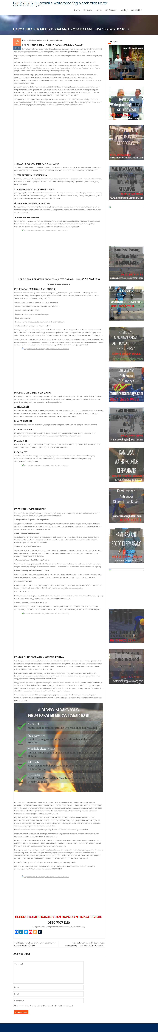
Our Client (88, 10)
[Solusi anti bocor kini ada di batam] (126, 505)
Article (99, 10)
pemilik (20, 802)
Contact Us (136, 10)
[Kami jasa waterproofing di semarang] (126, 465)
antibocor (75, 866)
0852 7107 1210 (59, 923)
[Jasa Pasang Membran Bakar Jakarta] (126, 263)
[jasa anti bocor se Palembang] (126, 666)
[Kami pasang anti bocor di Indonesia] (126, 626)
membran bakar (34, 862)
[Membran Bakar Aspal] (126, 102)
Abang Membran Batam (32, 40)
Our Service (110, 10)
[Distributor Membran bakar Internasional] (126, 62)
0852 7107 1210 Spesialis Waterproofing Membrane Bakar (60, 3)
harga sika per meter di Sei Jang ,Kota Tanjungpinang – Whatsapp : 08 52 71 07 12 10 (84, 944)
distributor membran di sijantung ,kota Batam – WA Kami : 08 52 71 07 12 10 (34, 944)
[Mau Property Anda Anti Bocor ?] (126, 585)
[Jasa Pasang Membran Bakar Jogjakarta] (126, 424)
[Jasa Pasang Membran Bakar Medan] (126, 183)
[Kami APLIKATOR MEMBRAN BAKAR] (126, 344)
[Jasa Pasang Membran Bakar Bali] (126, 142)
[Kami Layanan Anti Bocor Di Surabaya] (126, 384)
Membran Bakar (19, 513)
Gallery (124, 10)
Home (77, 10)
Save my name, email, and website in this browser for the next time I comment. (44, 1006)
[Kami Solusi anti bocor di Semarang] (126, 545)
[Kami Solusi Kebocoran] (126, 303)
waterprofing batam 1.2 (54, 40)
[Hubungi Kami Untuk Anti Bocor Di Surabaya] (126, 223)
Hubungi (38, 869)
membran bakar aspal (32, 207)
